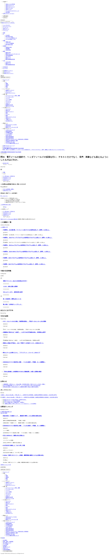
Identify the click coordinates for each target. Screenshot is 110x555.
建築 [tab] (8, 411)
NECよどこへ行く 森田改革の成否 (13, 292)
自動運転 (8, 48)
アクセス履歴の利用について (12, 143)
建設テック (8, 58)
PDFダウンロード (10, 111)
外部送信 (5, 545)
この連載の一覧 (4, 227)
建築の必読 (8, 52)
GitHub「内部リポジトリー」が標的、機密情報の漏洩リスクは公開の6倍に (23, 455)
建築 (4, 51)
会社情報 (8, 12)
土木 (4, 60)
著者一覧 (8, 110)
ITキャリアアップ (7, 147)
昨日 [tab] (4, 413)
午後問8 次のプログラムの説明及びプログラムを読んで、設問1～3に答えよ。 (24, 264)
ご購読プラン (9, 119)
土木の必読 (8, 62)
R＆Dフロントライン (10, 92)
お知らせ (8, 103)
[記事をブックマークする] (3, 241)
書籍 (7, 112)
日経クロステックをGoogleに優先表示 (9, 219)
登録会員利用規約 (10, 136)
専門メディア (6, 29)
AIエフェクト (9, 91)
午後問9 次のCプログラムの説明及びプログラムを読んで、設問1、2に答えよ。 (25, 258)
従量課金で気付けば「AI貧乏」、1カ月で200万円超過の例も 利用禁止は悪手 (24, 332)
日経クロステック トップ (9, 145)
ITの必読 (8, 35)
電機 (4, 40)
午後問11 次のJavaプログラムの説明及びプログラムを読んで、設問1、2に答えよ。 (26, 245)
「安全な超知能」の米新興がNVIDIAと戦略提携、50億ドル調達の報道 (22, 371)
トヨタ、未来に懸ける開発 (10, 286)
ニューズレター (6, 25)
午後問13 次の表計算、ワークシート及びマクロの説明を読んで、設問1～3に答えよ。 (26, 230)
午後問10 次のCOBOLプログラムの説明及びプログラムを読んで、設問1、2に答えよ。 (27, 251)
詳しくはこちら (4, 195)
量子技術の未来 (9, 36)
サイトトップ (6, 79)
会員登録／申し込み (10, 141)
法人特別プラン (9, 120)
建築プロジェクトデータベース (13, 54)
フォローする (3, 153)
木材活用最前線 (9, 55)
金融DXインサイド (10, 90)
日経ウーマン (9, 9)
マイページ (5, 30)
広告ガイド (5, 548)
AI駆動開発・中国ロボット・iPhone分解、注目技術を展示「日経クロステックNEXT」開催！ (24, 384)
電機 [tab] (3, 411)
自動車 (4, 46)
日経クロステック (10, 5)
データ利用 (5, 544)
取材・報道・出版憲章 (8, 541)
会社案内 (5, 540)
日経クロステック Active (11, 124)
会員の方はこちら (7, 190)
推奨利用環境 (9, 131)
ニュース (8, 98)
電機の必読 (8, 42)
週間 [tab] (6, 413)
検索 (7, 115)
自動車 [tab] (5, 411)
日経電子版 (8, 125)
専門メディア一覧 (10, 106)
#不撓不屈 (5, 67)
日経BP (4, 1)
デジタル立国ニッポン (11, 39)
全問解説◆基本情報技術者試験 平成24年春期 (13, 148)
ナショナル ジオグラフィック (12, 10)
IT (3, 34)
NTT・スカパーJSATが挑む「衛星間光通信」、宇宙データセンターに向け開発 (24, 321)
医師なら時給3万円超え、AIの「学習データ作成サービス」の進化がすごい (23, 343)
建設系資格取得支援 (10, 59)
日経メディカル (9, 8)
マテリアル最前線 (10, 43)
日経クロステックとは (11, 116)
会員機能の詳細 (9, 132)
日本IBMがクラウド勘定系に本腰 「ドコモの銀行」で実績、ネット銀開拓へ (24, 362)
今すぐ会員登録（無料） (8, 189)
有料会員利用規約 (10, 137)
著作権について (6, 546)
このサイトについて (10, 129)
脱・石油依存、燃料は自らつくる (12, 299)
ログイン (5, 17)
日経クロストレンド (10, 6)
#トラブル (5, 68)
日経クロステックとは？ (8, 13)
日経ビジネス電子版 (10, 4)
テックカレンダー (10, 96)
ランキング (5, 27)
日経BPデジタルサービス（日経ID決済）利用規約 (17, 139)
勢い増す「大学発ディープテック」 (12, 304)
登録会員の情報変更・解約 (12, 140)
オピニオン (8, 100)
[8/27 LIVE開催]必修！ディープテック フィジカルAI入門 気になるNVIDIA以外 (21, 385)
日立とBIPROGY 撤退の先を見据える (13, 435)
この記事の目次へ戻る (6, 204)
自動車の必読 (9, 47)
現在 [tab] (2, 413)
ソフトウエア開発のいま (11, 37)
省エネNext (8, 56)
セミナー (8, 114)
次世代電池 (8, 50)
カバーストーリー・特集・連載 (13, 95)
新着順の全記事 (9, 104)
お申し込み (3, 77)
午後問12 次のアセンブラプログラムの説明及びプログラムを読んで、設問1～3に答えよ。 (28, 237)
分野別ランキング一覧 (6, 464)
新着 (4, 32)
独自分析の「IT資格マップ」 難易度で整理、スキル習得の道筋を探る (22, 415)
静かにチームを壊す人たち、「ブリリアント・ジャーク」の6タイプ (21, 352)
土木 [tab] (11, 411)
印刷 (4, 172)
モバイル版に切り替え (8, 551)
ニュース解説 (9, 99)
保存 (4, 173)
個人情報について (7, 542)
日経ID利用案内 (6, 549)
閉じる (2, 75)
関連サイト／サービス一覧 (12, 127)
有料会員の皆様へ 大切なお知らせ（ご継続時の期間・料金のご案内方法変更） (21, 386)
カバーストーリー (7, 26)
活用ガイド (8, 118)
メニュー (2, 20)
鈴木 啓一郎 (5, 163)
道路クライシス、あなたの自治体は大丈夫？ (15, 281)
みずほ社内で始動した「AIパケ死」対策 (14, 445)
